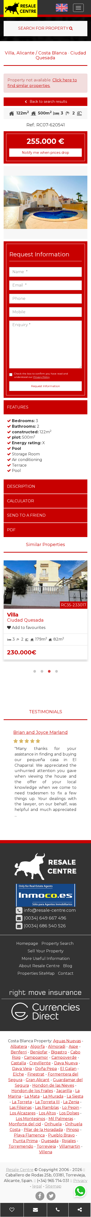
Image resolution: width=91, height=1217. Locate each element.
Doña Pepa (46, 1068)
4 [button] (56, 670)
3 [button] (49, 670)
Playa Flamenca (29, 1135)
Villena (45, 1152)
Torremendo (20, 1146)
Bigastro (59, 1052)
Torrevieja (46, 1146)
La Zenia (71, 1102)
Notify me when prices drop (45, 152)
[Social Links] (80, 1210)
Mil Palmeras (61, 1118)
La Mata (32, 1096)
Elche (18, 1074)
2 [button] (42, 670)
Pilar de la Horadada (43, 1129)
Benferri (19, 1052)
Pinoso (72, 1129)
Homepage (27, 943)
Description (21, 486)
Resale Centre (19, 1169)
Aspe (73, 1046)
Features (17, 407)
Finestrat (35, 1074)
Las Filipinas (20, 1107)
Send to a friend (26, 515)
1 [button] (34, 670)
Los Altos (47, 1113)
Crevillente (40, 1063)
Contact (66, 973)
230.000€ (21, 652)
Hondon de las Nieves (53, 1085)
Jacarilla (64, 1090)
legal (37, 1186)
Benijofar (39, 1052)
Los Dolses (69, 1113)
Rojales (69, 1141)
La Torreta (22, 1102)
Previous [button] (8, 202)
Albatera (18, 1046)
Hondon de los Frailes (32, 1090)
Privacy (80, 1180)
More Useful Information (46, 958)
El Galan (68, 1068)
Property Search (57, 943)
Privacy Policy (41, 377)
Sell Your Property (46, 951)
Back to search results (48, 101)
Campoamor (36, 1057)
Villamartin (69, 1146)
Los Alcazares (22, 1113)
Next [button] (83, 202)
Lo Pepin (70, 1107)
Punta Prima (25, 1141)
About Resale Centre (39, 966)
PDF (11, 530)
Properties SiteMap (36, 973)
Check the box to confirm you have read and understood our (41, 375)
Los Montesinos (30, 1118)
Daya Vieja (22, 1068)
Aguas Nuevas (67, 1041)
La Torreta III (47, 1102)
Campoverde (64, 1057)
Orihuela (53, 1124)
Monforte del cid (25, 1124)
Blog (67, 966)
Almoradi (56, 1046)
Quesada (49, 1141)
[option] (45, 202)
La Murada (53, 1096)
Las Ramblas (47, 1107)
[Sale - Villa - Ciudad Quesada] (45, 202)
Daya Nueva (66, 1063)
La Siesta (75, 1096)
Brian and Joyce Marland (40, 732)
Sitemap (53, 1186)
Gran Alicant (38, 1080)
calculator (20, 501)
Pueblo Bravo (61, 1135)
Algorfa (37, 1046)
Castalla (18, 1063)
